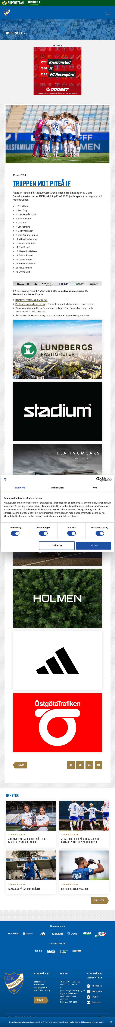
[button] (71, 765)
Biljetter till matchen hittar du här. (31, 300)
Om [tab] (95, 487)
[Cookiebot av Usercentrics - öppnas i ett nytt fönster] (98, 479)
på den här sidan (96, 1022)
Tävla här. (41, 311)
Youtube (96, 1002)
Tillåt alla (93, 545)
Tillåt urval (57, 545)
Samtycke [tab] (20, 487)
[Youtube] (88, 1002)
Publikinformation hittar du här (30, 304)
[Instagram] (88, 991)
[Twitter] (88, 997)
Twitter (96, 997)
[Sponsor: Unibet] (34, 4)
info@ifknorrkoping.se (75, 990)
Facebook (97, 986)
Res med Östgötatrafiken (77, 315)
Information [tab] (57, 487)
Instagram (97, 991)
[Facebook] (88, 986)
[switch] (43, 533)
